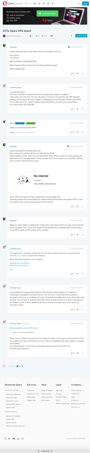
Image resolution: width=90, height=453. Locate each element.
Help (43, 384)
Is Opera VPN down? (30, 328)
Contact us (75, 407)
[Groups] (44, 3)
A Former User (15, 87)
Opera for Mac (11, 398)
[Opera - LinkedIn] (18, 438)
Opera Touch (11, 423)
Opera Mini (10, 419)
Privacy (59, 394)
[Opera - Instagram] (22, 438)
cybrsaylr (13, 47)
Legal (59, 384)
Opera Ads (31, 400)
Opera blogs (46, 394)
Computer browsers (12, 390)
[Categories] (26, 3)
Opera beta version (13, 404)
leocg (12, 123)
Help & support (47, 390)
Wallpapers (31, 397)
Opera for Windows (13, 394)
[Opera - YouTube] (13, 438)
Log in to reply (81, 36)
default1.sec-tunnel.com (19, 265)
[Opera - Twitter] (9, 438)
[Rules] (48, 3)
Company (76, 384)
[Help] (52, 3)
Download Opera (49, 13)
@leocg (26, 323)
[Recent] (30, 3)
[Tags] (35, 3)
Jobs (73, 397)
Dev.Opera (45, 400)
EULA (58, 400)
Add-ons (30, 390)
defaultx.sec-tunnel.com (19, 256)
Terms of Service (62, 404)
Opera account (33, 394)
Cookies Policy (61, 397)
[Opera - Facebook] (5, 438)
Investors (74, 400)
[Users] (39, 3)
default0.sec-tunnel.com (20, 263)
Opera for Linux (12, 401)
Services (31, 384)
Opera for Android (13, 416)
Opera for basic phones (15, 426)
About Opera (76, 390)
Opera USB (10, 407)
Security (59, 390)
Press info (75, 394)
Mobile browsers (11, 412)
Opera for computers (13, 36)
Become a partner (78, 404)
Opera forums (46, 397)
